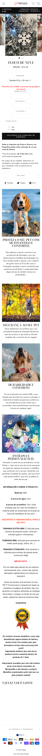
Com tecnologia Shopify (21, 754)
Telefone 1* (21, 101)
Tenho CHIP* (11, 121)
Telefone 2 (21, 111)
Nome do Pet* (21, 91)
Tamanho (20, 76)
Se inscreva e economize (21, 729)
